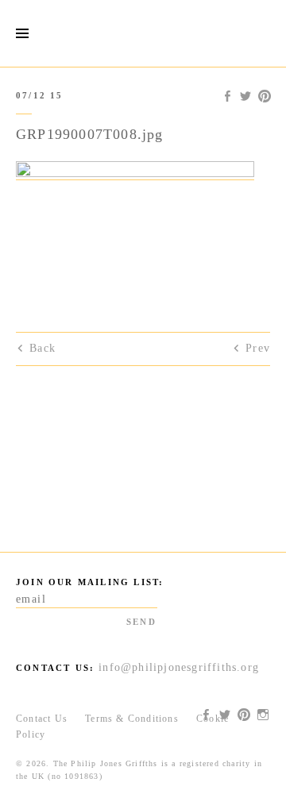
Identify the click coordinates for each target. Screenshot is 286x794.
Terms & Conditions (132, 718)
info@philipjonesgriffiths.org (179, 667)
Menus (22, 34)
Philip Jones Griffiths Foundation (143, 33)
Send (141, 621)
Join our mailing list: (90, 582)
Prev (257, 348)
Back (42, 348)
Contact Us (42, 718)
